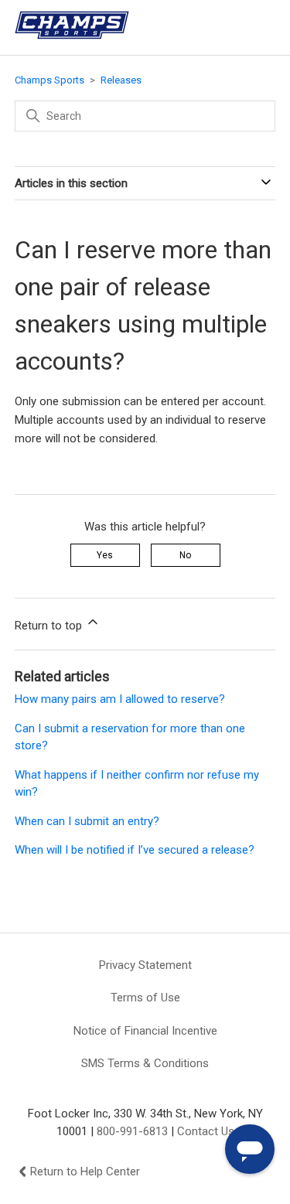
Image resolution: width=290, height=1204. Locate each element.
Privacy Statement (145, 965)
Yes (105, 555)
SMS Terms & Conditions (145, 1063)
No (185, 555)
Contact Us (205, 1131)
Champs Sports (49, 80)
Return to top (50, 626)
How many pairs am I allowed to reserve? (120, 699)
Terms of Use (145, 997)
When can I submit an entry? (87, 821)
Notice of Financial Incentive (145, 1031)
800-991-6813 (132, 1131)
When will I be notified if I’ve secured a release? (134, 850)
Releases (121, 80)
